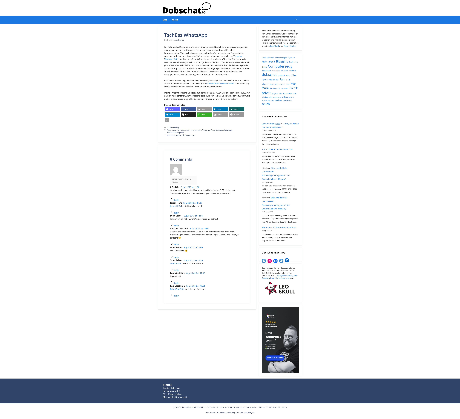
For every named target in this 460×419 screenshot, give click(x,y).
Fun (282, 79)
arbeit (272, 61)
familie (288, 75)
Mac (293, 84)
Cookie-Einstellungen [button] (245, 412)
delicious (292, 71)
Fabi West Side (177, 289)
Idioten (265, 84)
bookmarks (293, 62)
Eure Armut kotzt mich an (281, 149)
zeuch (266, 104)
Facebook (281, 75)
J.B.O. (276, 84)
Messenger (185, 130)
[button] (296, 20)
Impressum (210, 412)
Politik (293, 88)
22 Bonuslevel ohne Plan (284, 227)
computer (176, 130)
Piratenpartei (275, 88)
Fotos (265, 79)
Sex (280, 93)
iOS (175, 59)
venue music (277, 97)
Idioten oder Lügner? (175, 132)
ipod (271, 84)
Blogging (282, 61)
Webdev (264, 100)
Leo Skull (274, 46)
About (175, 19)
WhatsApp (228, 130)
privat (266, 92)
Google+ (288, 80)
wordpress (287, 100)
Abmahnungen (281, 57)
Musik (265, 88)
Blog (165, 19)
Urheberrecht (267, 97)
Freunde (273, 79)
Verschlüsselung (217, 130)
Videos (285, 97)
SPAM (294, 93)
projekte (275, 93)
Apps (169, 130)
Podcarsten (284, 88)
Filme (293, 75)
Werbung (271, 100)
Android (168, 59)
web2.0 (291, 97)
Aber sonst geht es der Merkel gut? (181, 135)
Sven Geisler (175, 263)
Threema (237, 56)
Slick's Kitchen (287, 94)
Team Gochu (290, 46)
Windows (278, 100)
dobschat (269, 74)
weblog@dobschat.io (178, 397)
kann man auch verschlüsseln (220, 83)
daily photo (266, 70)
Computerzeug (173, 127)
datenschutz (276, 71)
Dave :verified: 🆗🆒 (271, 123)
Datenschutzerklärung (226, 412)
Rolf (263, 149)
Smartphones (196, 130)
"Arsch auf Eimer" (268, 58)
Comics (264, 67)
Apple (264, 61)
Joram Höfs (175, 206)
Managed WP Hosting (284, 275)
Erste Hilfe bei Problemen (280, 278)
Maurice (266, 227)
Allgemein (291, 58)
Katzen (282, 84)
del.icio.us (284, 70)
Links (288, 84)
